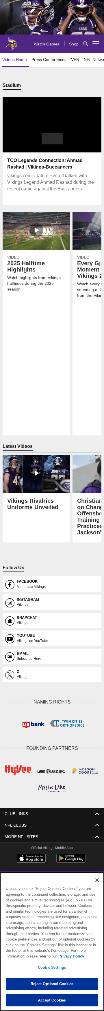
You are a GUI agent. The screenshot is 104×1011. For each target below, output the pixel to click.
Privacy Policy (25, 956)
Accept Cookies (52, 1000)
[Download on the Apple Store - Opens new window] (31, 858)
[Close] (97, 880)
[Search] (85, 44)
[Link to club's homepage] (11, 41)
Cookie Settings (52, 967)
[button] (52, 139)
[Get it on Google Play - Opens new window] (71, 860)
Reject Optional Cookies (52, 983)
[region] (52, 941)
